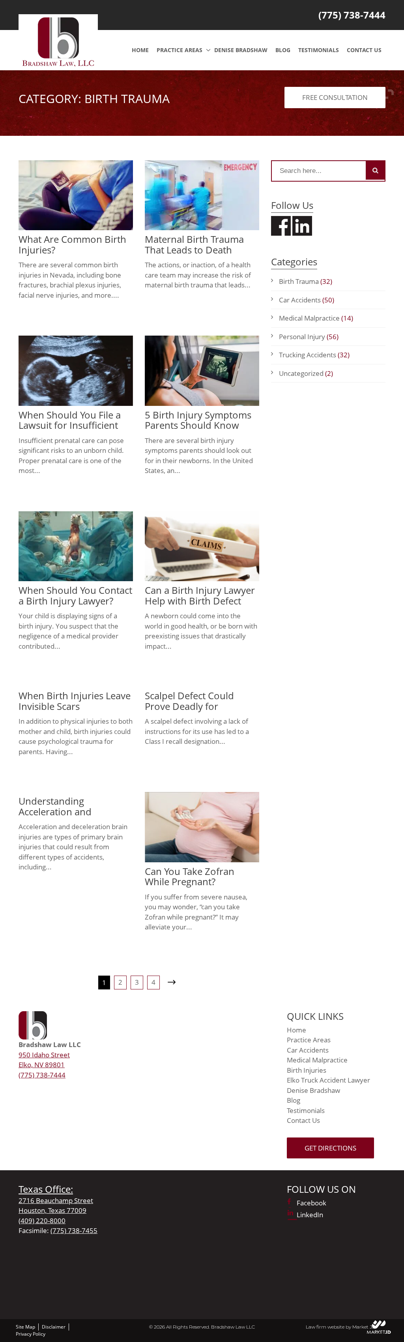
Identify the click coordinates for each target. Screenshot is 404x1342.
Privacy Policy (30, 1334)
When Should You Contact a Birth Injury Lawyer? (75, 595)
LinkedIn (310, 1214)
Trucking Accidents (314, 354)
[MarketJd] (379, 1327)
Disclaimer (53, 1326)
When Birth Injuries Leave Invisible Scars (75, 700)
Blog (282, 50)
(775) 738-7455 (73, 1230)
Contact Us (364, 50)
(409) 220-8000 (42, 1220)
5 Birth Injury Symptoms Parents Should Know (198, 420)
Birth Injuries (306, 1070)
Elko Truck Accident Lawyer (328, 1080)
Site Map (25, 1326)
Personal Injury (309, 336)
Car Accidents (306, 299)
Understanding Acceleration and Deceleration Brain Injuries (59, 816)
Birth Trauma (305, 281)
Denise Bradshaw (240, 50)
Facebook (311, 1202)
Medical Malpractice (316, 318)
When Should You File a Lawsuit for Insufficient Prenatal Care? (70, 425)
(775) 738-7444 (351, 14)
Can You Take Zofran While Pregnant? (189, 876)
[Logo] (58, 41)
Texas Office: (46, 1189)
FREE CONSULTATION (335, 97)
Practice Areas (179, 50)
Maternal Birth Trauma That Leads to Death (194, 244)
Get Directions (330, 1147)
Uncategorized (306, 373)
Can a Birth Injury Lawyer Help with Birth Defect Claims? (200, 601)
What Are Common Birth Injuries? (72, 244)
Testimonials (318, 50)
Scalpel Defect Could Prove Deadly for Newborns (189, 706)
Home (140, 50)
